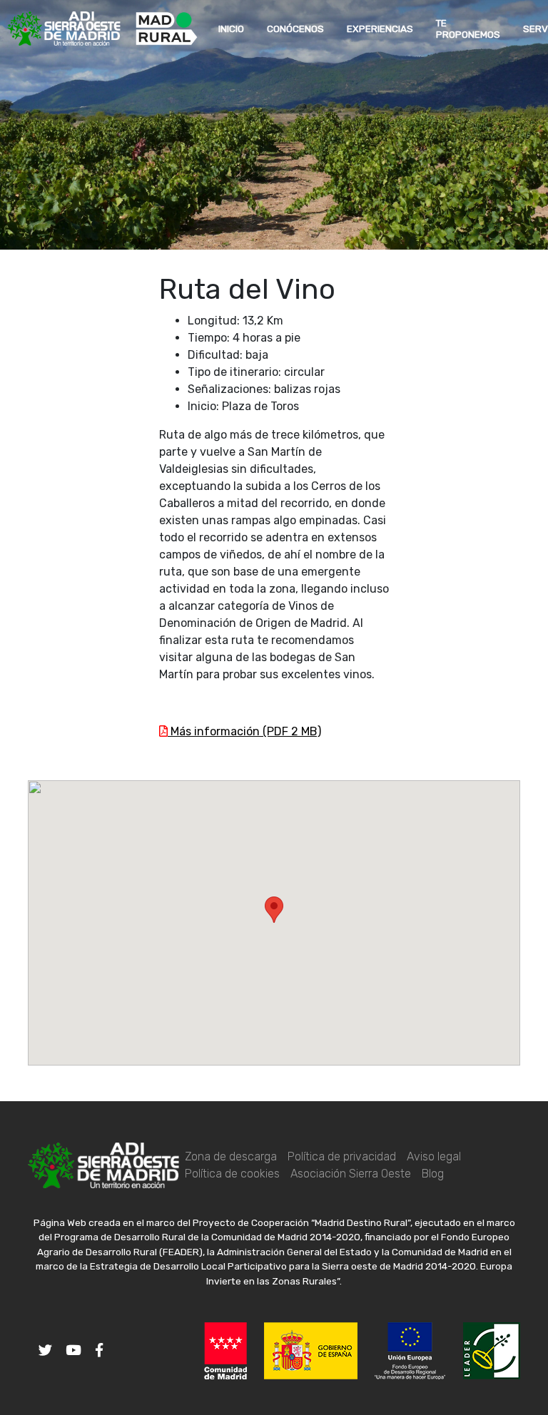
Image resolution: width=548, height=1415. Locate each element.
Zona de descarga (231, 1156)
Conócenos (295, 28)
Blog (433, 1173)
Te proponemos (468, 28)
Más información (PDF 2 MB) (244, 731)
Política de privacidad (342, 1156)
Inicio (231, 28)
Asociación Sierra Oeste (350, 1173)
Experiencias (380, 28)
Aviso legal (434, 1156)
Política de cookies (232, 1173)
